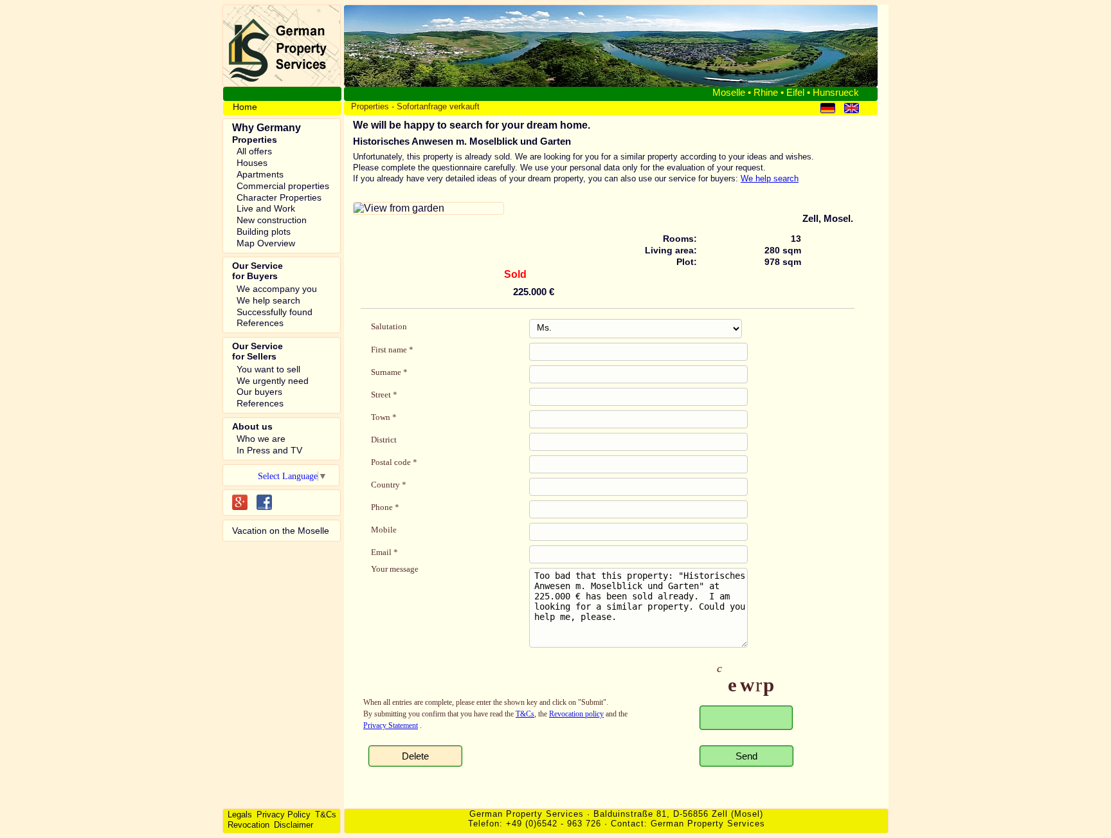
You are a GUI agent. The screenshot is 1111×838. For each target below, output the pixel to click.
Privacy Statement (390, 725)
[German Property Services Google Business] (240, 502)
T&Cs (525, 713)
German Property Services (708, 823)
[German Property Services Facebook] (264, 502)
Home (245, 107)
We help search (770, 178)
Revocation (248, 825)
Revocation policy (576, 713)
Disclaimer (293, 825)
